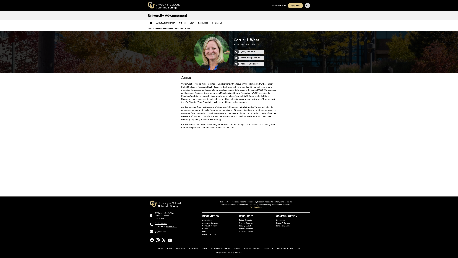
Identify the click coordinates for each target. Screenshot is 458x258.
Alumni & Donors (246, 232)
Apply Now (295, 6)
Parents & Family (246, 229)
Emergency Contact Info (252, 248)
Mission (204, 248)
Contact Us (217, 23)
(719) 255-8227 (161, 223)
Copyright (160, 248)
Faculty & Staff (245, 226)
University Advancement (167, 15)
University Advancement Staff (166, 29)
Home (150, 29)
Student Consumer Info (285, 248)
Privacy (169, 248)
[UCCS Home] (166, 5)
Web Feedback (256, 207)
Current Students (246, 223)
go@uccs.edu (160, 232)
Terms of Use (180, 248)
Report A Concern (283, 223)
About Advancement (165, 23)
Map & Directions (209, 234)
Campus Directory (209, 226)
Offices (182, 23)
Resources (203, 23)
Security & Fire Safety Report (220, 248)
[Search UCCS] (307, 5)
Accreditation (207, 220)
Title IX (299, 248)
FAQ (204, 232)
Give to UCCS (268, 248)
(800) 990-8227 (171, 226)
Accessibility (193, 248)
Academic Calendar (210, 223)
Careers (205, 229)
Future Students (245, 220)
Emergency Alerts (283, 226)
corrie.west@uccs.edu (251, 57)
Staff (192, 23)
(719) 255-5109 (248, 51)
